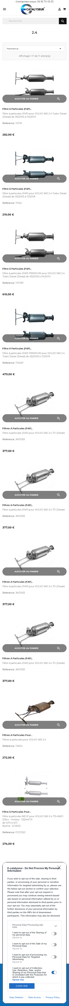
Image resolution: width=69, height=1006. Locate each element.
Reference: (8, 123)
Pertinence (34, 49)
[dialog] (34, 932)
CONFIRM (22, 986)
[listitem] (34, 926)
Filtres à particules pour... (17, 735)
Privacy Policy (53, 997)
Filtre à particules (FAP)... (17, 109)
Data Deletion (16, 997)
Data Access (34, 997)
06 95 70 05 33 (45, 1)
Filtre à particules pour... (16, 812)
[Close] (60, 868)
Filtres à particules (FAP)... (17, 428)
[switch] (54, 933)
